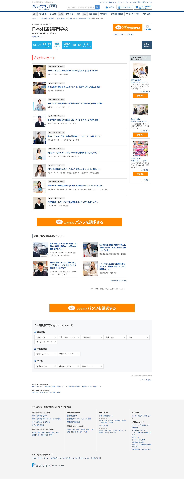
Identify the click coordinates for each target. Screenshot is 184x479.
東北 (39, 432)
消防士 (101, 420)
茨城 (33, 392)
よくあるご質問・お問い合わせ (140, 2)
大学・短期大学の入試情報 (41, 422)
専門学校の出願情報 (73, 422)
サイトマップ (122, 2)
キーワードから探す (138, 440)
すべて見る (144, 180)
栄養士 (111, 422)
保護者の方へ (41, 366)
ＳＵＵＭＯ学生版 (64, 458)
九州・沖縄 (48, 435)
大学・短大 (93, 14)
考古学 (101, 430)
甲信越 (48, 432)
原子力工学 (113, 432)
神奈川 (58, 392)
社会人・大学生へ (147, 45)
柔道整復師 (104, 422)
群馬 (41, 392)
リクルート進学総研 (50, 458)
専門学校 (104, 14)
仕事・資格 (69, 14)
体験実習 (77, 386)
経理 (106, 420)
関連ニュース (87, 366)
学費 (130, 337)
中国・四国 (40, 435)
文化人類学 (108, 430)
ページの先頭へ (147, 380)
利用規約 (135, 428)
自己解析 (53, 14)
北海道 (34, 432)
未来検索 (42, 14)
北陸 (57, 432)
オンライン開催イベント (94, 386)
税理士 (111, 420)
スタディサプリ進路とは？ (141, 425)
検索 (97, 7)
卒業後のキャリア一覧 (118, 281)
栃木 (37, 392)
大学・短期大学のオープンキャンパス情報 (46, 419)
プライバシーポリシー (139, 430)
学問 (78, 14)
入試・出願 (146, 14)
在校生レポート (57, 45)
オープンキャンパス (132, 14)
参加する (140, 95)
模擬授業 (71, 386)
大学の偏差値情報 (38, 425)
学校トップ (37, 45)
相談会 (84, 386)
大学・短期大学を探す (39, 416)
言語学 (115, 430)
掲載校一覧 (135, 437)
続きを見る (144, 92)
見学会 (59, 386)
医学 (106, 432)
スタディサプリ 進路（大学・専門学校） (43, 18)
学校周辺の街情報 (138, 442)
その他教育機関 (116, 14)
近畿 (33, 435)
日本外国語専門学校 (84, 18)
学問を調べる (103, 426)
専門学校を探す (61, 18)
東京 (75, 18)
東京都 (53, 386)
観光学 (121, 430)
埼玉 (45, 392)
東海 (52, 432)
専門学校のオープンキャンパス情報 (79, 419)
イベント (64, 386)
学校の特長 (86, 337)
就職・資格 (77, 45)
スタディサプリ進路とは (106, 2)
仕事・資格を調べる (106, 416)
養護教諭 (117, 420)
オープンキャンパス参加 (122, 34)
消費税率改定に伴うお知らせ (141, 449)
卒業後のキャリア (67, 45)
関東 (43, 432)
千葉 (49, 392)
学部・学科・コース (67, 337)
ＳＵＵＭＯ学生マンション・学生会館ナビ (85, 458)
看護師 (124, 420)
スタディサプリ (37, 458)
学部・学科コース (47, 45)
